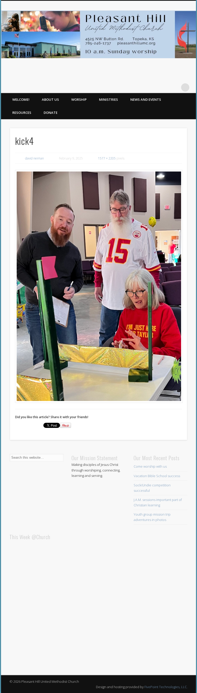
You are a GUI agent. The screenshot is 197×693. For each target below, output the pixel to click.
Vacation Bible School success (157, 476)
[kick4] (98, 286)
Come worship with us (150, 466)
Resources (21, 112)
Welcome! (20, 99)
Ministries (108, 99)
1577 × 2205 (107, 158)
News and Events (145, 99)
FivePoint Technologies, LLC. (166, 687)
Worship (79, 99)
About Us (50, 99)
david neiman (34, 158)
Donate (50, 112)
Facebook (175, 87)
